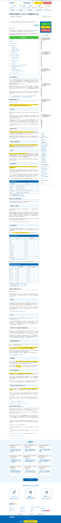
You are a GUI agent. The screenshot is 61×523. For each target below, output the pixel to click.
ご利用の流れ (21, 508)
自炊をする (13, 63)
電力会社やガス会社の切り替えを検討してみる (18, 70)
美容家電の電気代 (43, 150)
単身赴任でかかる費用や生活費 (15, 55)
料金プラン (42, 506)
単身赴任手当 (14, 47)
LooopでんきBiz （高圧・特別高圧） (35, 506)
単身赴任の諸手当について (14, 45)
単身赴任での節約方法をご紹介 (15, 60)
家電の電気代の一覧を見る (44, 143)
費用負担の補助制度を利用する (16, 66)
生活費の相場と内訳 (14, 58)
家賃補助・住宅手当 (14, 48)
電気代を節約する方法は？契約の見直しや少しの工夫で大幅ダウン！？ (20, 403)
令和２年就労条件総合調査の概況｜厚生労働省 (17, 354)
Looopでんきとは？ (11, 508)
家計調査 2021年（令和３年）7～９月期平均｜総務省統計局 (19, 283)
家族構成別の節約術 (29, 7)
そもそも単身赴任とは (14, 43)
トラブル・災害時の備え (44, 173)
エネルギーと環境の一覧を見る (45, 169)
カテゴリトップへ (30, 479)
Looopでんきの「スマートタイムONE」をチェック (16, 435)
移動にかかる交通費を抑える (16, 69)
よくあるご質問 (43, 508)
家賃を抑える (14, 62)
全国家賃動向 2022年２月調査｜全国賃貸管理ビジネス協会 (18, 311)
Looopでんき (33, 0)
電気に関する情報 (43, 170)
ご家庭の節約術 (23, 7)
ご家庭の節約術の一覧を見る (44, 155)
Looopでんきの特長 (22, 506)
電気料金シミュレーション (12, 509)
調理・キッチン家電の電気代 (44, 145)
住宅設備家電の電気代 (44, 151)
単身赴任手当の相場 (14, 53)
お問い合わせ (50, 0)
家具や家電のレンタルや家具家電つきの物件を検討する (19, 65)
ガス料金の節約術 (43, 159)
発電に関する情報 (43, 172)
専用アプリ (12, 420)
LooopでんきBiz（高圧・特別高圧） (40, 0)
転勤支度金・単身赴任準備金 (16, 50)
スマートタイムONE (16, 415)
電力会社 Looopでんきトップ (13, 7)
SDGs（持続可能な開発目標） (45, 176)
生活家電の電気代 (43, 147)
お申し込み (31, 509)
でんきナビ (19, 7)
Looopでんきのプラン (44, 138)
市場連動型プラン (43, 140)
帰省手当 (13, 51)
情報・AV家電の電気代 (44, 146)
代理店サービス (46, 0)
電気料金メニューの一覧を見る (45, 137)
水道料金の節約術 (43, 158)
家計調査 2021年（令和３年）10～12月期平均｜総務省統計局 (19, 259)
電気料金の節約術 (43, 156)
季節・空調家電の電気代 (44, 149)
